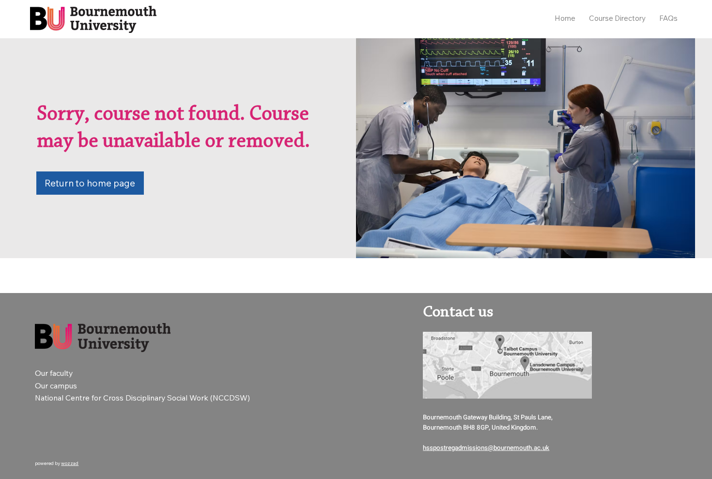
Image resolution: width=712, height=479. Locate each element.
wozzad (69, 463)
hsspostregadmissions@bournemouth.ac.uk (486, 448)
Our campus (56, 385)
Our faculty (54, 373)
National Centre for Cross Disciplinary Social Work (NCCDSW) (143, 397)
